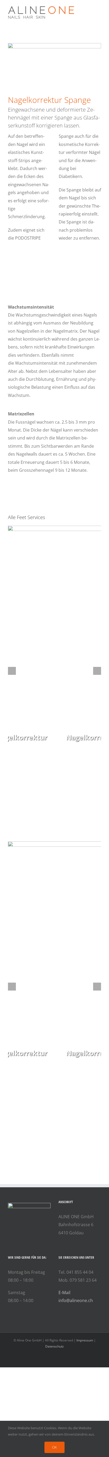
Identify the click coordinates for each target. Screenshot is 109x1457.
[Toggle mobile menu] (99, 8)
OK (54, 1447)
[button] (12, 671)
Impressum (84, 1340)
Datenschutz (54, 1346)
